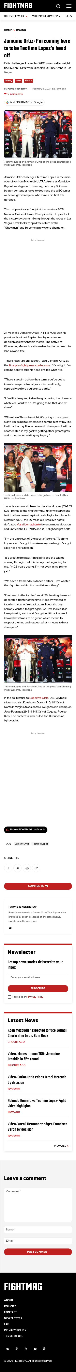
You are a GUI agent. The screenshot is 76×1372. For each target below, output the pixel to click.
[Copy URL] (36, 868)
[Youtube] (35, 1348)
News (18, 80)
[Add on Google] (44, 1348)
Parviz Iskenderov (17, 88)
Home (8, 30)
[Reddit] (27, 868)
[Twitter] (17, 868)
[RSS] (25, 1348)
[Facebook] (8, 868)
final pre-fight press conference (29, 365)
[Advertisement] (38, 282)
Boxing (21, 30)
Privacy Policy (35, 997)
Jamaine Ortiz (22, 844)
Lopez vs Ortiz (38, 698)
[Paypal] (16, 1348)
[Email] (10, 927)
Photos (28, 80)
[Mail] (7, 1348)
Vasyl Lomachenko (29, 524)
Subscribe (38, 988)
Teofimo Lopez (40, 844)
